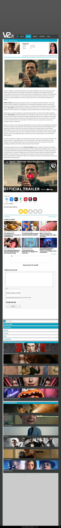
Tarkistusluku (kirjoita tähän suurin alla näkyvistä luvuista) (18, 297)
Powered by (6, 203)
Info (5, 336)
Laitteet (42, 36)
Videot (35, 36)
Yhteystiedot (7, 339)
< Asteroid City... (7, 216)
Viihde (28, 36)
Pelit (22, 36)
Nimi (7, 288)
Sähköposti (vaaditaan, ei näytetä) (13, 293)
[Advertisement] (30, 313)
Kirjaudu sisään (8, 324)
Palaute (6, 333)
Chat (48, 36)
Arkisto (6, 330)
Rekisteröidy (7, 327)
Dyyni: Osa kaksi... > (53, 216)
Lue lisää (36, 526)
